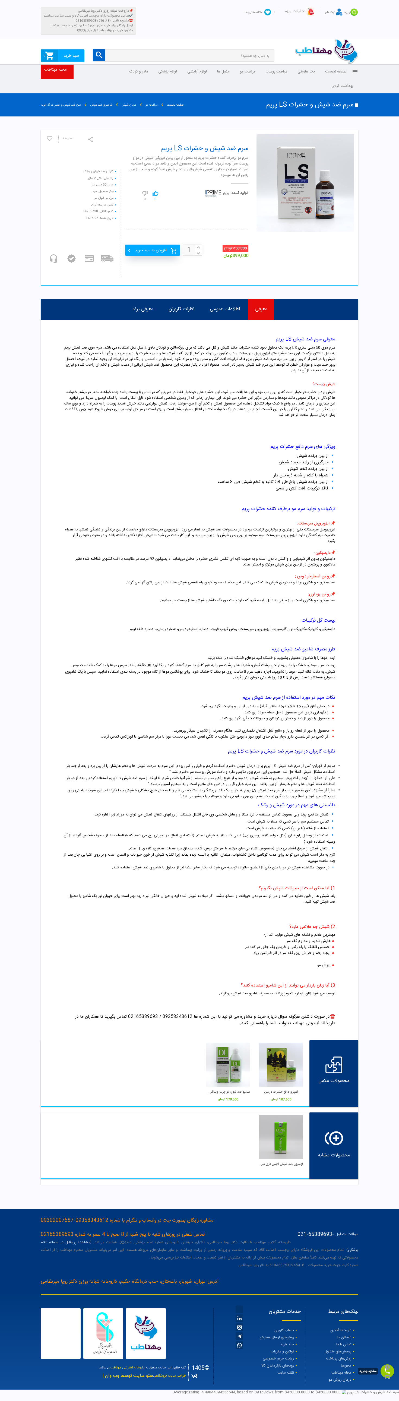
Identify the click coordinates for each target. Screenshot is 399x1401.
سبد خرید (287, 1344)
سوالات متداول (346, 1234)
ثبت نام (330, 12)
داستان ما (344, 1337)
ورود (347, 12)
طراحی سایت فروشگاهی (169, 1375)
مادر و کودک (138, 71)
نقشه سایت (285, 1372)
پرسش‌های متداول (338, 1351)
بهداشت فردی (342, 86)
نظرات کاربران (182, 309)
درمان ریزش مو (340, 1380)
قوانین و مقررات (282, 1351)
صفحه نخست (336, 71)
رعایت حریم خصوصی (278, 1358)
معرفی (261, 309)
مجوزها (346, 1365)
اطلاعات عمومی (225, 309)
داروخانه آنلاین (341, 1330)
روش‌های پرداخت (339, 1358)
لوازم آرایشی (197, 71)
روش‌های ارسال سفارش (277, 1337)
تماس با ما (344, 1344)
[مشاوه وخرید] (387, 1371)
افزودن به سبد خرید (151, 250)
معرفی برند (142, 309)
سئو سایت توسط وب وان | (127, 1376)
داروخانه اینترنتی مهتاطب (127, 1367)
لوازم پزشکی (167, 71)
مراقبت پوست (276, 71)
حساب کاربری (284, 1330)
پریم (226, 193)
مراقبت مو (247, 71)
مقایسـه (67, 138)
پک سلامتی (306, 71)
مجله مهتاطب (55, 69)
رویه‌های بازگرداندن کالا (277, 1365)
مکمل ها (223, 71)
